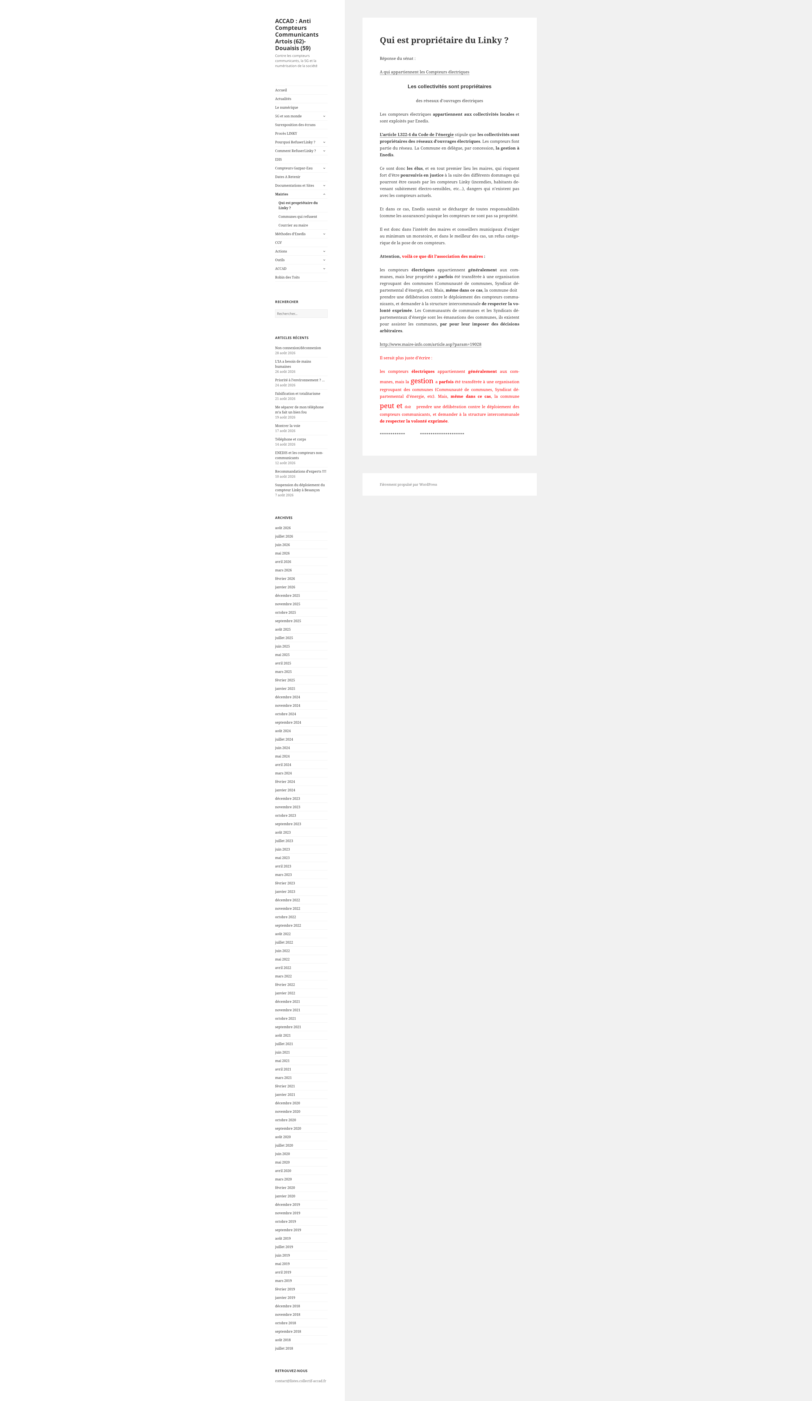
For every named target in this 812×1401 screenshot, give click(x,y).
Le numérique (286, 107)
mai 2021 (282, 1060)
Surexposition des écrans (295, 124)
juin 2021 (282, 1052)
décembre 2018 (287, 1306)
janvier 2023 (285, 891)
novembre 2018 (287, 1314)
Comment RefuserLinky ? (295, 150)
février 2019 (285, 1289)
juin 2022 (282, 950)
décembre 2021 (287, 1001)
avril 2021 (283, 1069)
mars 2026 (283, 570)
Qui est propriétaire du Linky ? (298, 205)
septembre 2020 (288, 1128)
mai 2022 (282, 959)
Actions (281, 251)
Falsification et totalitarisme (297, 393)
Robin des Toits (287, 277)
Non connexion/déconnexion (298, 348)
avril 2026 (283, 561)
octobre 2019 (285, 1221)
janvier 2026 (285, 587)
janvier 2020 (285, 1196)
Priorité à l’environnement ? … (300, 380)
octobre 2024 (285, 714)
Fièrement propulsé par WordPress (408, 484)
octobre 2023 (285, 815)
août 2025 (283, 629)
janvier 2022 (285, 993)
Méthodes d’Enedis (290, 234)
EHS (278, 159)
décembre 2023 (287, 798)
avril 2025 (283, 663)
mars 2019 (283, 1280)
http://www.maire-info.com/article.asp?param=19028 (430, 344)
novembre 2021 (287, 1010)
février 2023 (285, 883)
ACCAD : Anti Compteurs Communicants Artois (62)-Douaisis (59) (296, 34)
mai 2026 (282, 553)
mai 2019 (282, 1263)
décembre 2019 (287, 1204)
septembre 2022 (288, 925)
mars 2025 (283, 671)
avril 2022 (283, 967)
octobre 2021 (285, 1018)
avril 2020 (283, 1170)
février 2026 (285, 578)
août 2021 (283, 1035)
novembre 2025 (287, 604)
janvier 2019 (285, 1297)
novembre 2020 (287, 1111)
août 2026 (283, 528)
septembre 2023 (288, 824)
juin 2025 (282, 646)
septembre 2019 (288, 1230)
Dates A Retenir (287, 176)
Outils (280, 260)
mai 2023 (282, 857)
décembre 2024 (287, 697)
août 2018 (283, 1340)
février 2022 (285, 984)
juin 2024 (282, 747)
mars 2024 (283, 773)
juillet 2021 (284, 1043)
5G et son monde (288, 116)
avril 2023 (283, 866)
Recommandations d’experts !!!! (300, 471)
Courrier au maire (293, 225)
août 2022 (283, 934)
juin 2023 (282, 849)
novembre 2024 (287, 705)
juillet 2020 (284, 1145)
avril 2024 (283, 764)
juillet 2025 (284, 637)
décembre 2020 (287, 1103)
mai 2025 (282, 654)
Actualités (283, 98)
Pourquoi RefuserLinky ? (295, 142)
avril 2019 (283, 1272)
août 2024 (283, 731)
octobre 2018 (285, 1323)
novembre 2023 (287, 807)
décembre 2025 (287, 595)
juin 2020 (282, 1153)
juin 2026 (282, 544)
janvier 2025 (285, 688)
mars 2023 (283, 874)
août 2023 (283, 832)
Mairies (281, 194)
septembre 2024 (288, 722)
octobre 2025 (285, 612)
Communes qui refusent (297, 216)
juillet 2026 (284, 536)
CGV (278, 242)
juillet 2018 (284, 1348)
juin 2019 (282, 1255)
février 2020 (285, 1187)
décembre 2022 (287, 900)
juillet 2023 (284, 840)
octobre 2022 (285, 917)
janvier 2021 (285, 1094)
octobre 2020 (285, 1120)
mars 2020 (283, 1179)
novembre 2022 (287, 908)
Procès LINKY (286, 133)
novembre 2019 (287, 1213)
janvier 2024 (285, 790)
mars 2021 (283, 1077)
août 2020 (283, 1137)
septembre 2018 (288, 1331)
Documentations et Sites (294, 185)
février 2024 (285, 781)
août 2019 (283, 1238)
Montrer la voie (287, 425)
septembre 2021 (288, 1027)
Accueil (281, 90)
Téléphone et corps (290, 439)
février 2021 (285, 1086)
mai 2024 (282, 756)
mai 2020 (282, 1162)
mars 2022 (283, 976)
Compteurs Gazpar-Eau (294, 168)
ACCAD (281, 268)
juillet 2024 (284, 739)
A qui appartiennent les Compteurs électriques (424, 72)
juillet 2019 (284, 1247)
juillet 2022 (284, 942)
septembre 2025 (288, 621)
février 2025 (285, 680)
